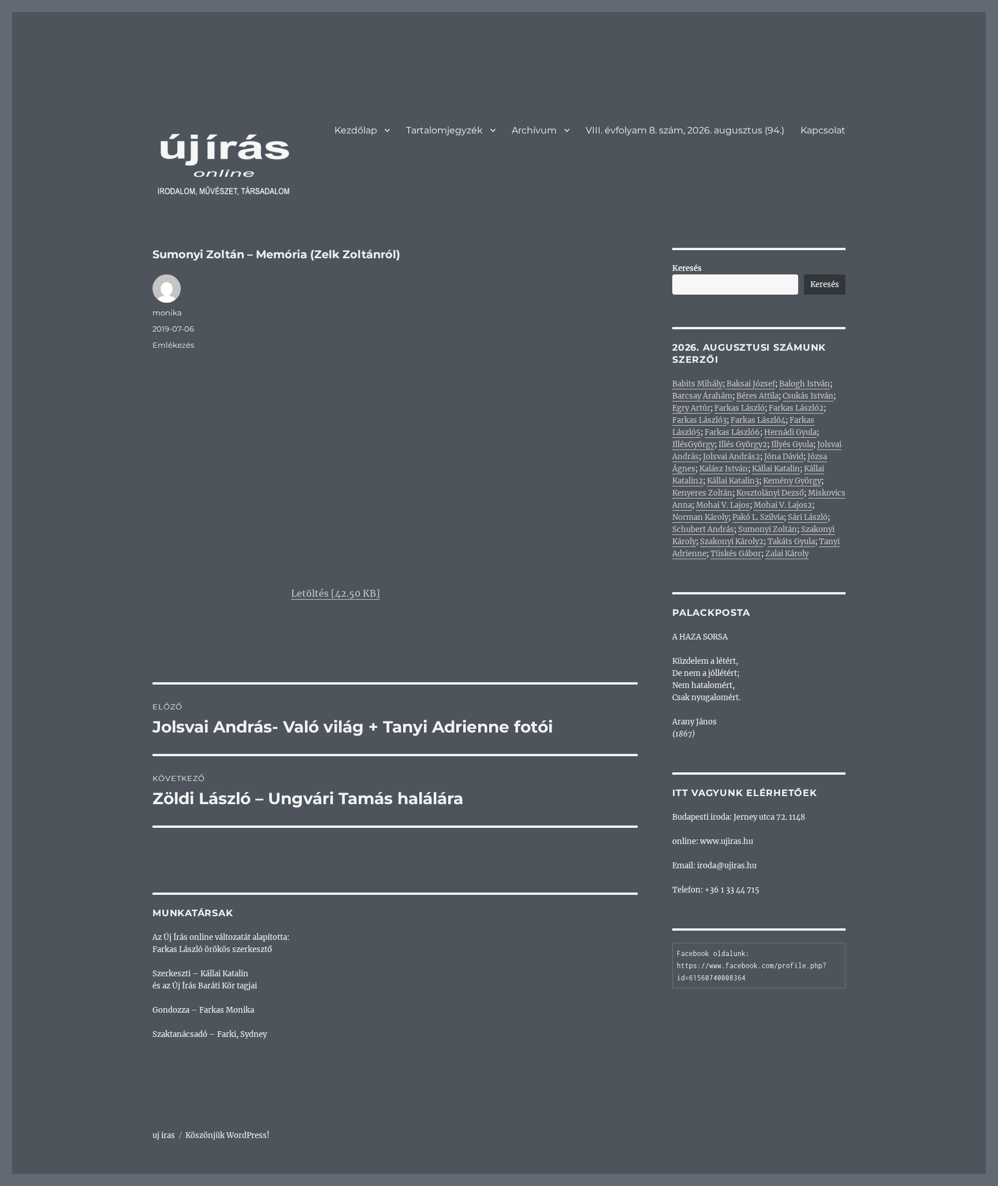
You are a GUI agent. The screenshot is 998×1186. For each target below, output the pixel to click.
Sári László (808, 517)
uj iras (163, 1135)
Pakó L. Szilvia (758, 517)
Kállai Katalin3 (733, 481)
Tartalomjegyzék (444, 130)
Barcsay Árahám (702, 396)
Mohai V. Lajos (723, 505)
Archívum (534, 130)
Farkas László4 (758, 420)
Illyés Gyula (792, 444)
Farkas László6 (732, 432)
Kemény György (792, 481)
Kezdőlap (355, 130)
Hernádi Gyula (790, 432)
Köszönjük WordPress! (227, 1135)
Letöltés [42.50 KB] (335, 593)
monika (167, 312)
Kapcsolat (823, 130)
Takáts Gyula (791, 541)
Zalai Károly (787, 554)
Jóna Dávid (783, 457)
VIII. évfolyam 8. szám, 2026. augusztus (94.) (685, 130)
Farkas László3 (699, 420)
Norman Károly (700, 517)
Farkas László (739, 408)
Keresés (687, 268)
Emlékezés (173, 345)
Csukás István (808, 396)
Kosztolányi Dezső (770, 493)
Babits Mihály (697, 384)
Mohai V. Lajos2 (783, 505)
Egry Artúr (691, 408)
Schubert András (703, 529)
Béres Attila (757, 396)
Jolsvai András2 (731, 457)
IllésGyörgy (693, 444)
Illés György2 (742, 444)
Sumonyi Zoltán (767, 529)
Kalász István (723, 469)
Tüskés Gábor (735, 554)
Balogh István (804, 384)
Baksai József (750, 384)
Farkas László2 (796, 408)
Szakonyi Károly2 (732, 541)
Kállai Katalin (776, 469)
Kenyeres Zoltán (702, 493)
